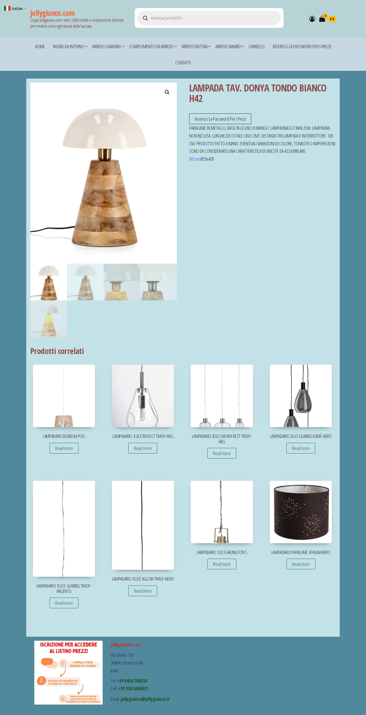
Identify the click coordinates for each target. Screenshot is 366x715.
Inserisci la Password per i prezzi (302, 46)
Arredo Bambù (228, 46)
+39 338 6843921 (133, 688)
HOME (40, 46)
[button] (167, 92)
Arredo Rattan (194, 46)
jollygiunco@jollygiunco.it (145, 699)
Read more (64, 448)
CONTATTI (183, 62)
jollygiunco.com (52, 13)
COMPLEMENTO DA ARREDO (151, 46)
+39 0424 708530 (132, 680)
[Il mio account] (312, 18)
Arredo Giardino (106, 46)
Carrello (257, 46)
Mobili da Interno (68, 46)
